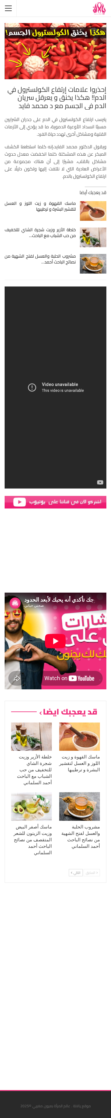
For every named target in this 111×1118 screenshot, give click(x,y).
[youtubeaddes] (55, 501)
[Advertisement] (60, 984)
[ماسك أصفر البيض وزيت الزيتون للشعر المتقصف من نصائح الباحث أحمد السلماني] (31, 806)
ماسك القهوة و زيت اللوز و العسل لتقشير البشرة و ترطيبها (40, 206)
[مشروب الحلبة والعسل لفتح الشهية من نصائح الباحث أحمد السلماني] (93, 264)
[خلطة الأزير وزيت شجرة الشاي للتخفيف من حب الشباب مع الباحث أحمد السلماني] (93, 237)
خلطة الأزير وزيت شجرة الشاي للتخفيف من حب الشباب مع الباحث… (40, 233)
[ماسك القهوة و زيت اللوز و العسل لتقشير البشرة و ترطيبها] (93, 211)
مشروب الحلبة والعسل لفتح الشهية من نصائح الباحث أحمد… (40, 259)
